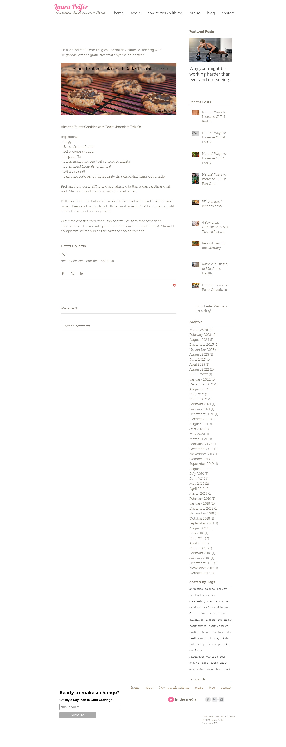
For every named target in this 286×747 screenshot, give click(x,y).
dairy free (223, 607)
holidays (107, 261)
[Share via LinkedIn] (82, 273)
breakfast (195, 595)
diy (223, 613)
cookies (92, 261)
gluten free (196, 620)
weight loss (214, 669)
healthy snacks (221, 632)
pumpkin (224, 644)
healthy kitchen (199, 632)
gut (220, 620)
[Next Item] (226, 50)
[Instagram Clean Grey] (221, 699)
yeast (226, 669)
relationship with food (203, 657)
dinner (214, 613)
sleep (205, 663)
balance (210, 589)
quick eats (195, 650)
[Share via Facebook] (63, 273)
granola (210, 620)
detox (204, 613)
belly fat (222, 589)
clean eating (197, 601)
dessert (193, 613)
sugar (223, 663)
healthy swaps (198, 638)
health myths (197, 626)
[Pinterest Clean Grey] (215, 699)
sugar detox (196, 669)
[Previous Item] (195, 50)
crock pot (209, 607)
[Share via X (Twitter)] (72, 273)
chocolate (209, 595)
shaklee (194, 663)
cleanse (212, 601)
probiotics (209, 644)
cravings (194, 607)
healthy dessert (72, 261)
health (228, 620)
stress (214, 663)
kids (225, 638)
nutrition (195, 644)
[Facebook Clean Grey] (208, 699)
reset (223, 657)
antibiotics (196, 589)
